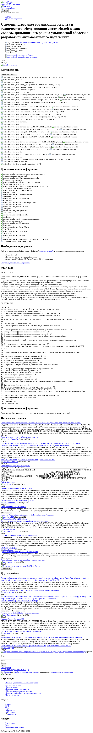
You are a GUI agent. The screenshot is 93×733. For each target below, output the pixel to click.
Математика (5, 613)
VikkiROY (10, 531)
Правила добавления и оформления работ (21, 683)
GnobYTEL (11, 503)
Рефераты (4, 515)
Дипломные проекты (13, 19)
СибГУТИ (15, 613)
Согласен (7, 672)
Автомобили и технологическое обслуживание (19, 560)
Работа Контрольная (26, 501)
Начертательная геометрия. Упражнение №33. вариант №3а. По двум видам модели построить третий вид (42, 637)
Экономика (11, 482)
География (5, 529)
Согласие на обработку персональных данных (23, 693)
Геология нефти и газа (9, 501)
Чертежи (41, 560)
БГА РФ (43, 646)
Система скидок (11, 687)
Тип (7, 708)
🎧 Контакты (10, 714)
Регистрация (6, 8)
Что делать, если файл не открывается (15, 263)
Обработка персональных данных (18, 691)
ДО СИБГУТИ (6, 631)
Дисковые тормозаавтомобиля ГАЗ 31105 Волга (19, 552)
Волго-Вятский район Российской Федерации (19, 535)
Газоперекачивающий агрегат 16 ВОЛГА (17, 488)
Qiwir (8, 484)
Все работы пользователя (27, 57)
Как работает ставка (13, 685)
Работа (3, 482)
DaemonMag (11, 615)
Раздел (3, 4)
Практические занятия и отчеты (59, 646)
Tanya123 (10, 517)
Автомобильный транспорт (19, 515)
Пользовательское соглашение (17, 689)
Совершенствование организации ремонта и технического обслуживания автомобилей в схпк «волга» (41, 423)
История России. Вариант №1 (12, 619)
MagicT (9, 562)
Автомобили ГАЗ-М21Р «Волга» (13, 507)
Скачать (13, 65)
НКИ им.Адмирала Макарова (42, 515)
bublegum (10, 648)
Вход (13, 8)
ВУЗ (8, 4)
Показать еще (6, 568)
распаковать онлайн (46, 251)
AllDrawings (10, 712)
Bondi (8, 633)
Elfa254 (9, 550)
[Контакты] (5, 6)
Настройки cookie (12, 695)
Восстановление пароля (14, 727)
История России (19, 631)
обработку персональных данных (26, 672)
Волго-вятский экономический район (15, 466)
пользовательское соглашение (61, 672)
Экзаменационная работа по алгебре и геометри (19, 601)
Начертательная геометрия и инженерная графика (20, 646)
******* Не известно (9, 460)
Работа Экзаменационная (29, 613)
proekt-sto (10, 592)
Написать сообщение (25, 55)
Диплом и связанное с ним (30, 43)
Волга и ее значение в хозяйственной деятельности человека (24, 521)
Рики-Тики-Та (12, 439)
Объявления (15, 4)
